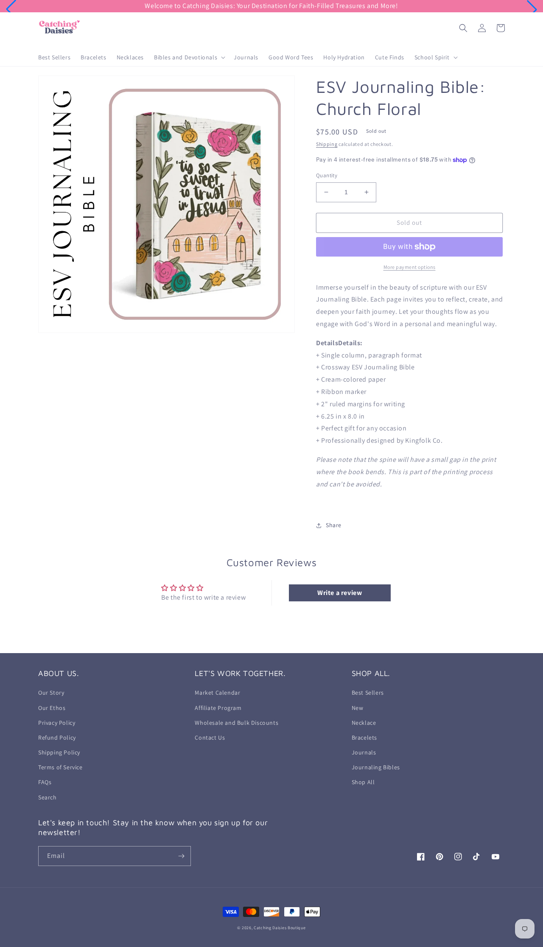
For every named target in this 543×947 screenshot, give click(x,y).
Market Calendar (217, 692)
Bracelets (364, 737)
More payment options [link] (409, 267)
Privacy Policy (56, 722)
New (358, 708)
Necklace (364, 722)
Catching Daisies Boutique (280, 927)
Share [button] (333, 525)
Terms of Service (60, 767)
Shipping (327, 144)
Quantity (326, 175)
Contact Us (210, 737)
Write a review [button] (339, 592)
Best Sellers (368, 692)
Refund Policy (57, 737)
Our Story (51, 692)
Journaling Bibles (376, 767)
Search (47, 797)
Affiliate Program (218, 708)
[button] (11, 9)
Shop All (363, 782)
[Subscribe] (181, 856)
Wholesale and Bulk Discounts (236, 722)
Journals (364, 752)
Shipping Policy (59, 752)
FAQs (44, 782)
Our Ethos (51, 708)
